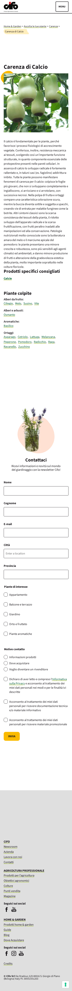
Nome (7, 482)
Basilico (8, 326)
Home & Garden (12, 26)
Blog (6, 935)
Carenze (53, 26)
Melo (18, 303)
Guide (7, 930)
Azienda (9, 852)
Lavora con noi (13, 857)
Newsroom (10, 846)
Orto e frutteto (18, 624)
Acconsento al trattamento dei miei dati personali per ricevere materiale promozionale (38, 722)
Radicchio (40, 342)
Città (7, 545)
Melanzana (48, 337)
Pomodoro (25, 342)
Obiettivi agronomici (16, 880)
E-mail (8, 524)
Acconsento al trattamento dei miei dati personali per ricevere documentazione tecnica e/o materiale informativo (38, 706)
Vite (36, 303)
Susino (27, 303)
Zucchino (24, 347)
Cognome (10, 503)
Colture (8, 886)
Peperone (10, 342)
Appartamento (18, 595)
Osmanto (9, 315)
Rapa (51, 342)
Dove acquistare (19, 663)
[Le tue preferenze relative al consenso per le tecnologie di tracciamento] (65, 984)
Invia (11, 736)
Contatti (9, 862)
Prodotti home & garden (19, 924)
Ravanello (10, 347)
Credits (8, 963)
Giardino (14, 614)
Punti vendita (12, 891)
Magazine (10, 896)
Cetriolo (23, 337)
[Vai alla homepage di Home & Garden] (11, 11)
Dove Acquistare (14, 940)
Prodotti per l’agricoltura (19, 875)
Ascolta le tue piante (35, 26)
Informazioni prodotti (22, 657)
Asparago (10, 337)
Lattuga (34, 337)
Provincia (10, 566)
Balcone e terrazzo (20, 604)
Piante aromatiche (20, 634)
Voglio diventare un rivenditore (28, 669)
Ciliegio (8, 303)
